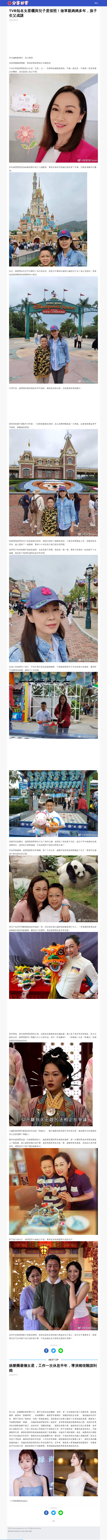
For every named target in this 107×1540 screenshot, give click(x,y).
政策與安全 (18, 1531)
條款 (23, 1531)
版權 (30, 1531)
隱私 (26, 1531)
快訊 (96, 3)
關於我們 (11, 1531)
